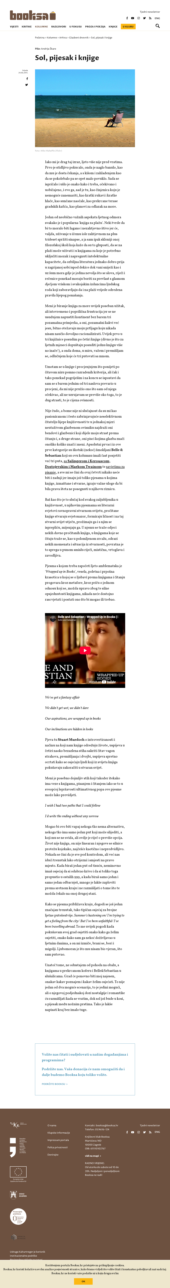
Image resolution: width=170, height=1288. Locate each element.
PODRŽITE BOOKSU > (55, 1084)
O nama (51, 1125)
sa (86, 461)
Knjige (113, 26)
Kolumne (41, 26)
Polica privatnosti (57, 1147)
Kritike (27, 26)
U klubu (128, 26)
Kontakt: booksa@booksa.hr (101, 1125)
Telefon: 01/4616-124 (97, 1129)
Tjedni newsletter (150, 11)
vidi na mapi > (93, 1156)
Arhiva (63, 37)
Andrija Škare (48, 48)
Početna (39, 37)
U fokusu (75, 26)
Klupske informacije (58, 1132)
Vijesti (14, 26)
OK (83, 1281)
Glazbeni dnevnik (79, 37)
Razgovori (58, 26)
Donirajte (52, 1154)
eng (157, 18)
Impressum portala (58, 1140)
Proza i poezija (95, 26)
